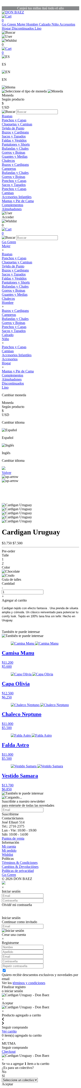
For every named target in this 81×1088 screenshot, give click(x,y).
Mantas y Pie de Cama (18, 201)
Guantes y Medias (14, 156)
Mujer (21, 24)
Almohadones (12, 209)
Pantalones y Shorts (16, 144)
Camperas (9, 169)
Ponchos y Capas (14, 120)
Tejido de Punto (13, 128)
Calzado (45, 24)
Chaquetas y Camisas (17, 124)
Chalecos (8, 160)
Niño (55, 24)
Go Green (9, 24)
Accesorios (67, 24)
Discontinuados (23, 28)
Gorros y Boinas (13, 152)
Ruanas (7, 116)
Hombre (32, 24)
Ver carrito (9, 1031)
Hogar (7, 28)
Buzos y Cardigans (15, 132)
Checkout (9, 1051)
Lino (38, 28)
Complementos (12, 205)
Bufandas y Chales (15, 148)
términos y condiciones (29, 983)
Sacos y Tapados (14, 136)
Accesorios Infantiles (17, 197)
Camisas (8, 193)
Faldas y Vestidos (14, 140)
